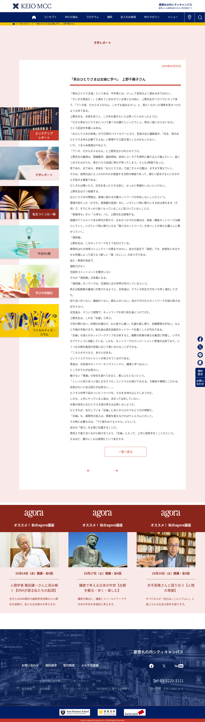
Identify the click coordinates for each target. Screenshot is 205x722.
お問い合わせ (200, 382)
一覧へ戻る (125, 452)
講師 (109, 17)
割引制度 (69, 665)
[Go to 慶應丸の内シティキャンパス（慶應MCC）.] (14, 24)
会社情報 (45, 688)
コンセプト (50, 17)
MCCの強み (71, 17)
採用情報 (27, 688)
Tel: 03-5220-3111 (168, 680)
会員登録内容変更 (50, 681)
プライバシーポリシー (76, 688)
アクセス (27, 681)
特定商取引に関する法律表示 (113, 688)
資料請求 (200, 372)
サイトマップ (81, 681)
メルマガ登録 (89, 665)
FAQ (99, 681)
